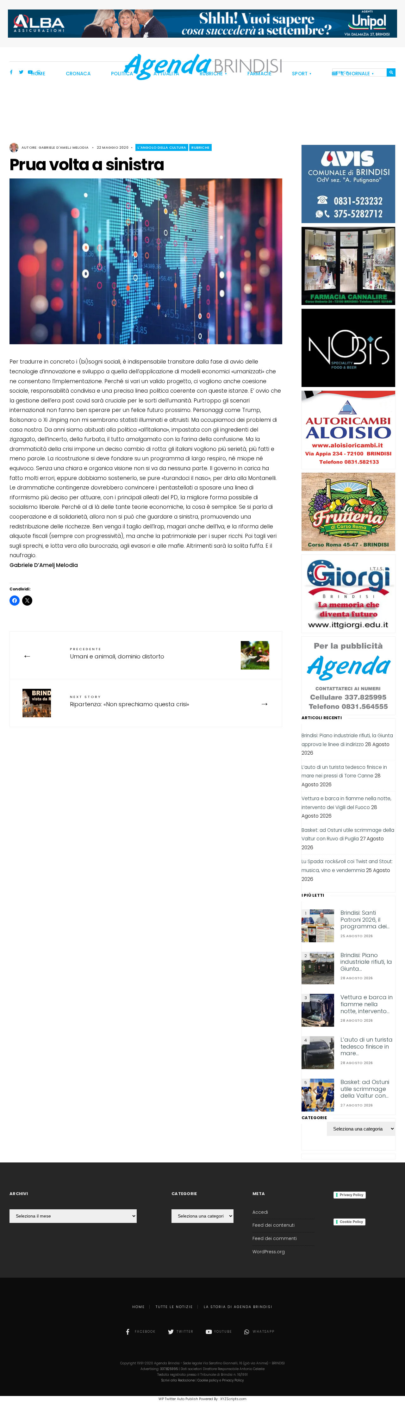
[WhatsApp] (38, 73)
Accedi (260, 1212)
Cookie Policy (351, 1221)
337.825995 (169, 1369)
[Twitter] (21, 73)
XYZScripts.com (233, 1398)
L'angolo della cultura (162, 147)
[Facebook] (12, 73)
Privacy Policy (351, 1195)
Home (138, 1306)
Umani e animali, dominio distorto (117, 653)
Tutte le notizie (174, 1306)
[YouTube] (30, 73)
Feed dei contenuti (273, 1225)
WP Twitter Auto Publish (178, 1398)
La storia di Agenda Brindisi (238, 1306)
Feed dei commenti (274, 1239)
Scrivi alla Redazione (178, 1380)
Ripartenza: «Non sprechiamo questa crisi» (129, 701)
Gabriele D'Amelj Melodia (64, 147)
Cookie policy (207, 1380)
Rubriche (200, 147)
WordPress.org (268, 1252)
